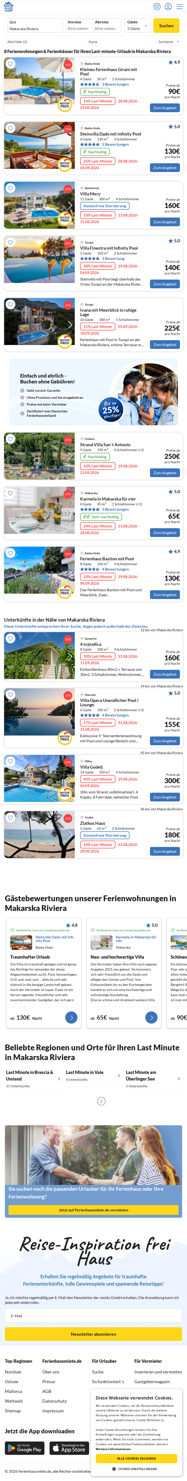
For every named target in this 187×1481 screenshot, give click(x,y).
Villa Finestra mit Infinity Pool (109, 248)
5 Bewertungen (115, 144)
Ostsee (11, 1381)
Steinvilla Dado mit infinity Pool (110, 134)
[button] (181, 6)
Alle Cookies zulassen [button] (136, 1458)
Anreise (74, 22)
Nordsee (13, 1371)
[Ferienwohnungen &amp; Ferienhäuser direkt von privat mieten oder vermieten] (8, 6)
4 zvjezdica (90, 644)
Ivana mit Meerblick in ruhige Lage (108, 312)
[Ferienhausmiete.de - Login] (169, 6)
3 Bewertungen (115, 84)
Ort (12, 22)
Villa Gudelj (91, 767)
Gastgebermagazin (152, 1381)
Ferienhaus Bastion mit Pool (107, 558)
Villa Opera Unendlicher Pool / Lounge (109, 702)
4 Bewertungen (115, 569)
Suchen (166, 25)
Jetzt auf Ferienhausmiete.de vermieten (93, 1210)
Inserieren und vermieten (158, 1371)
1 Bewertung (113, 258)
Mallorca (13, 1391)
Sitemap (13, 1410)
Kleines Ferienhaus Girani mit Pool (108, 71)
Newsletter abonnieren (93, 1334)
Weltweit (14, 1401)
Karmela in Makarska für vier (108, 499)
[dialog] (136, 1432)
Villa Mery (90, 193)
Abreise (102, 22)
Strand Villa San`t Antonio (105, 444)
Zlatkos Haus (92, 823)
